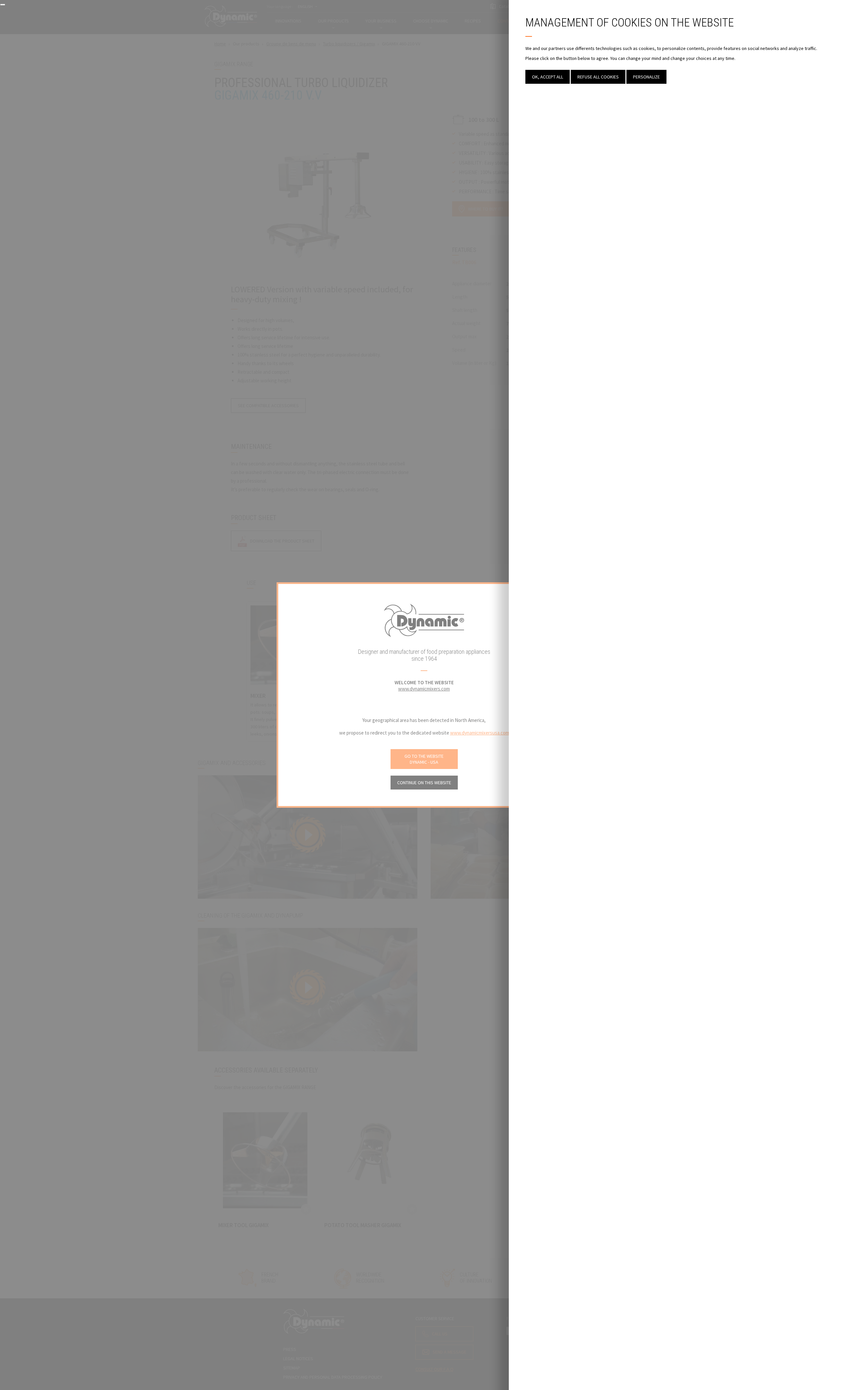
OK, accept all (547, 77)
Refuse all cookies (598, 77)
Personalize (646, 77)
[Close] (2, 5)
